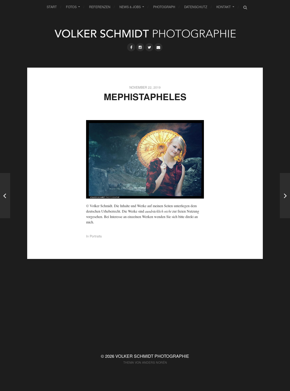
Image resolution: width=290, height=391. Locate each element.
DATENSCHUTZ (195, 7)
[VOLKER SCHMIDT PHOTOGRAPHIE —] (145, 33)
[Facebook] (131, 47)
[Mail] (158, 47)
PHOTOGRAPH (164, 7)
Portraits (96, 236)
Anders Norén (154, 362)
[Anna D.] (5, 195)
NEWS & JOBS (130, 7)
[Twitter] (149, 47)
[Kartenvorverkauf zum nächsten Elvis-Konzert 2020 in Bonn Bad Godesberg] (285, 195)
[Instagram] (140, 47)
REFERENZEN (99, 7)
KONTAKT (223, 7)
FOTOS (71, 7)
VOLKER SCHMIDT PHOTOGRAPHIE (152, 356)
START (52, 7)
